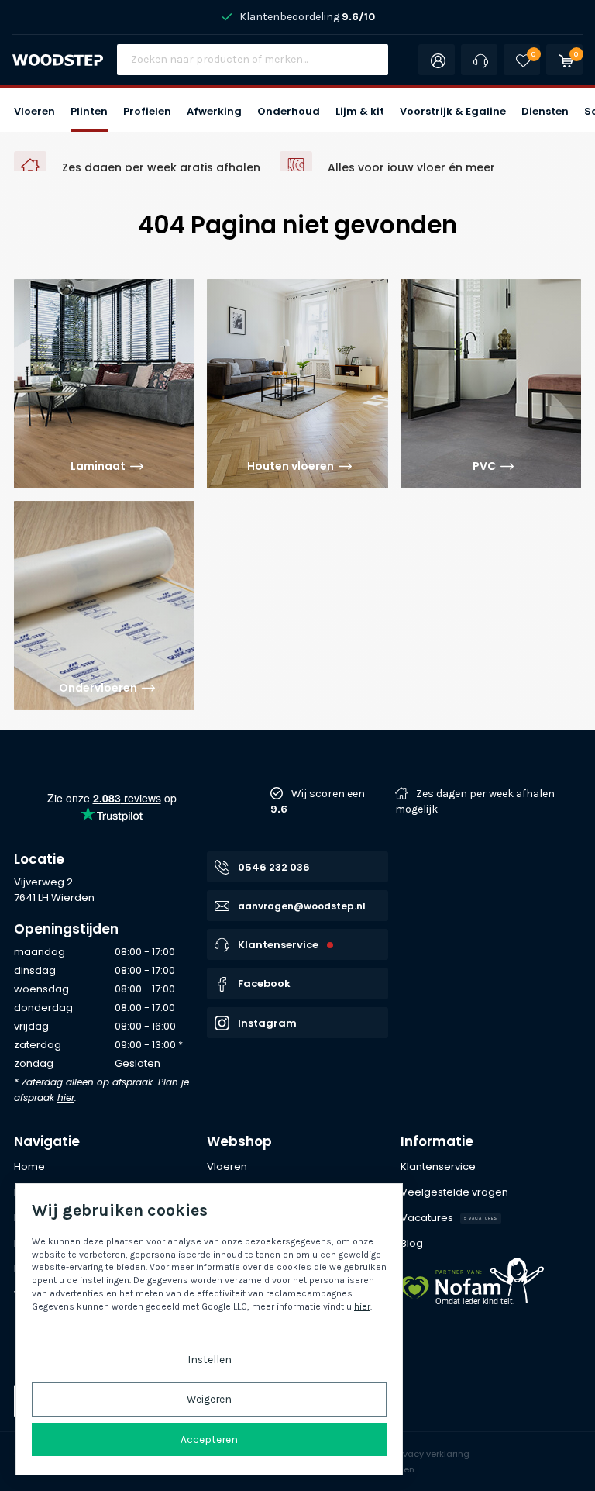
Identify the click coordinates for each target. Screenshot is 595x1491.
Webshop (239, 1141)
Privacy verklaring (431, 1454)
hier (65, 1097)
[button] (34, 110)
